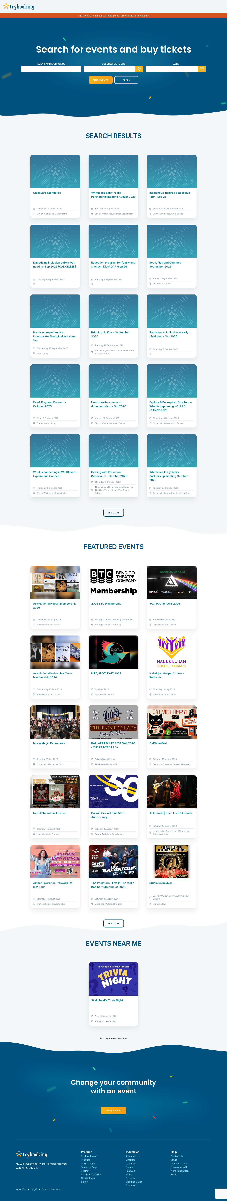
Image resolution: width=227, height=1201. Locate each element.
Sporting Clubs (134, 1181)
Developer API (179, 1167)
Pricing (85, 1170)
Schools (130, 1178)
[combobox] (113, 69)
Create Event (113, 1110)
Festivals (130, 1170)
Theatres (131, 1185)
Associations (133, 1156)
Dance (129, 1167)
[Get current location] (139, 69)
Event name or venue (51, 63)
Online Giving (88, 1163)
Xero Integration (180, 1170)
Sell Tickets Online (91, 1174)
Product (85, 1159)
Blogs (174, 1159)
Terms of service (51, 1189)
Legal (34, 1189)
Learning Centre (179, 1163)
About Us (21, 1189)
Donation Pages (90, 1167)
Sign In (84, 1181)
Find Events (101, 79)
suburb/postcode (113, 63)
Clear (126, 80)
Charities (130, 1159)
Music (129, 1174)
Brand (174, 1174)
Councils (130, 1163)
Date (176, 63)
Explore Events (89, 1156)
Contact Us (177, 1156)
